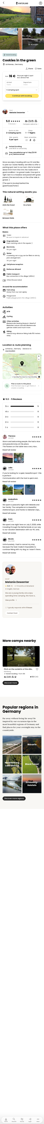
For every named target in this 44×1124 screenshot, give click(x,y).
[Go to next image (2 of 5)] (37, 656)
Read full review (9, 450)
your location (10, 351)
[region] (21, 656)
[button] (22, 363)
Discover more (10, 683)
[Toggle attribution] (39, 377)
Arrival (9, 82)
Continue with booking (22, 96)
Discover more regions (14, 798)
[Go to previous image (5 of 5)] (5, 656)
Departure (27, 82)
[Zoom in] (38, 356)
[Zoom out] (38, 359)
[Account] (40, 3)
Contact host (12, 613)
